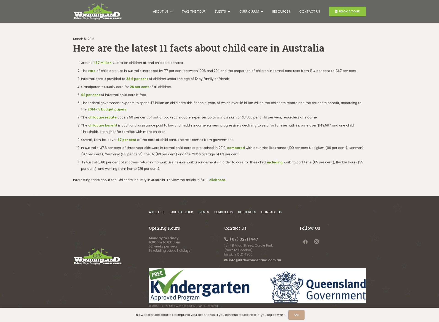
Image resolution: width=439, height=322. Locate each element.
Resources (247, 212)
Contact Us (271, 212)
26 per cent (139, 87)
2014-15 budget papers (107, 109)
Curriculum (223, 212)
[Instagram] (316, 241)
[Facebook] (305, 241)
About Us (156, 212)
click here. (217, 180)
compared (236, 148)
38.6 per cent (137, 79)
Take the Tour (181, 212)
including (275, 162)
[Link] (97, 11)
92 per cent (90, 95)
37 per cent (127, 140)
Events (203, 212)
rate (92, 71)
